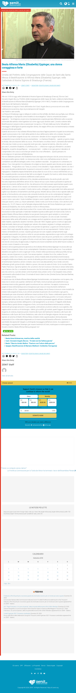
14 (48, 572)
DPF (21, 665)
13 (38, 572)
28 (48, 579)
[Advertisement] (38, 453)
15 (57, 572)
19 (28, 576)
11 (18, 572)
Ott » (9, 583)
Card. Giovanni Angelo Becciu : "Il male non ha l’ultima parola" (29, 341)
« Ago (5, 583)
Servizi (43, 665)
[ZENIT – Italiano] (21, 3)
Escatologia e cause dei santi (19, 10)
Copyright (59, 665)
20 (38, 576)
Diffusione (27, 665)
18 (18, 576)
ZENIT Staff (25, 85)
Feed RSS (39, 592)
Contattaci (38, 669)
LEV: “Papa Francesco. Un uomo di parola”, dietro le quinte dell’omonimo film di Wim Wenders (31, 606)
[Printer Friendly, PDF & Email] (8, 331)
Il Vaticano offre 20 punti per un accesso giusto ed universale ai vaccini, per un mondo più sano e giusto (34, 596)
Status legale (51, 665)
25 (18, 579)
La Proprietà (36, 665)
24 (8, 579)
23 (67, 576)
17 (8, 576)
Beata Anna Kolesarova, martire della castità (23, 338)
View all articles (7, 376)
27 (38, 579)
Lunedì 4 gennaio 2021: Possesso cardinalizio (17, 613)
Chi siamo (16, 665)
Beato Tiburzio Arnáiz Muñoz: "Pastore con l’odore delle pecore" (30, 343)
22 (57, 576)
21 (48, 576)
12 (28, 572)
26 (28, 579)
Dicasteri (4, 10)
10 (8, 572)
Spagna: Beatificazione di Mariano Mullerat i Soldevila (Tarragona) (31, 346)
